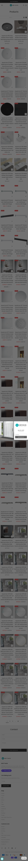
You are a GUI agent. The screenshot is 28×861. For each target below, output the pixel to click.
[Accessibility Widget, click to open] (2, 858)
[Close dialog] (27, 421)
